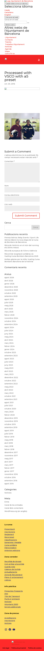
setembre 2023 (11, 356)
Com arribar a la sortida (14, 564)
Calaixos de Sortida (12, 569)
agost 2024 (9, 327)
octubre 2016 (10, 477)
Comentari (9, 161)
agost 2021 (9, 402)
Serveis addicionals (12, 607)
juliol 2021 (8, 405)
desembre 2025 (11, 287)
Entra (6, 502)
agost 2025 (9, 299)
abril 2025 (8, 309)
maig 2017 (8, 459)
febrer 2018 (9, 449)
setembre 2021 (10, 399)
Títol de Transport (12, 596)
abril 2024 (8, 340)
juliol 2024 (8, 331)
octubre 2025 (10, 293)
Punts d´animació (12, 599)
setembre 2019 (10, 427)
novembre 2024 (11, 318)
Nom (6, 186)
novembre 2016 (11, 474)
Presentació (9, 529)
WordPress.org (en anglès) (15, 511)
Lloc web (8, 204)
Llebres (7, 580)
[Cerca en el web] (28, 22)
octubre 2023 (10, 352)
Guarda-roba (9, 567)
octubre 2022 (10, 381)
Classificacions (10, 540)
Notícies (7, 493)
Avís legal (5, 648)
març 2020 (9, 412)
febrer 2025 (9, 315)
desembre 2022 (11, 377)
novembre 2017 (11, 456)
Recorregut (9, 537)
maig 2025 (8, 306)
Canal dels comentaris (13, 508)
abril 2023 (8, 371)
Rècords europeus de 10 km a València (20, 251)
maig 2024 (8, 337)
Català (16, 4)
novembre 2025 (11, 290)
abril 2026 (8, 281)
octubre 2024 (10, 321)
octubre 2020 (10, 409)
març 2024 (8, 343)
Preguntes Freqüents (13, 591)
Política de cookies (35, 648)
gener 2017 (9, 471)
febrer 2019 (9, 437)
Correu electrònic (11, 195)
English (7, 15)
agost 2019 (9, 430)
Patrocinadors (10, 548)
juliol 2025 (8, 302)
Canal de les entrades (13, 505)
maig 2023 (8, 368)
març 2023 (8, 374)
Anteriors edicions (12, 550)
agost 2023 (9, 359)
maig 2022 (8, 387)
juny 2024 (8, 334)
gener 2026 (9, 284)
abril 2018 (8, 443)
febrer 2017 (9, 468)
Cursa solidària (10, 545)
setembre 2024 (11, 324)
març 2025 (8, 312)
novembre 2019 (11, 421)
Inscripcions (9, 532)
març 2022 (8, 393)
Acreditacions (10, 618)
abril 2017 (8, 462)
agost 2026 (9, 277)
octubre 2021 (10, 396)
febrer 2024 (9, 346)
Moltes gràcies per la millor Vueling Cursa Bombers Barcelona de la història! (22, 260)
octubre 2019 (10, 424)
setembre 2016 (10, 481)
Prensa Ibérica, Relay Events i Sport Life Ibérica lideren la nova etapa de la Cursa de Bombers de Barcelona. (21, 240)
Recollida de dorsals (12, 561)
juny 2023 (8, 365)
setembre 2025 (10, 296)
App (6, 594)
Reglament (9, 534)
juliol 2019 (8, 434)
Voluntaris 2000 (11, 604)
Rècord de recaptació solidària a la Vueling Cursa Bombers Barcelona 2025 (21, 255)
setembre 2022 (11, 384)
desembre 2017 (11, 452)
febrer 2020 (9, 415)
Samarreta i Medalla (12, 542)
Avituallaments (10, 572)
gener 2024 (9, 349)
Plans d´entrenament (13, 577)
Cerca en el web (11, 20)
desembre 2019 (11, 418)
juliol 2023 (8, 362)
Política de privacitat (18, 648)
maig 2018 (8, 440)
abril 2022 (8, 390)
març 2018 (8, 446)
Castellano (8, 12)
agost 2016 (9, 484)
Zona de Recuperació (13, 575)
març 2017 (8, 465)
